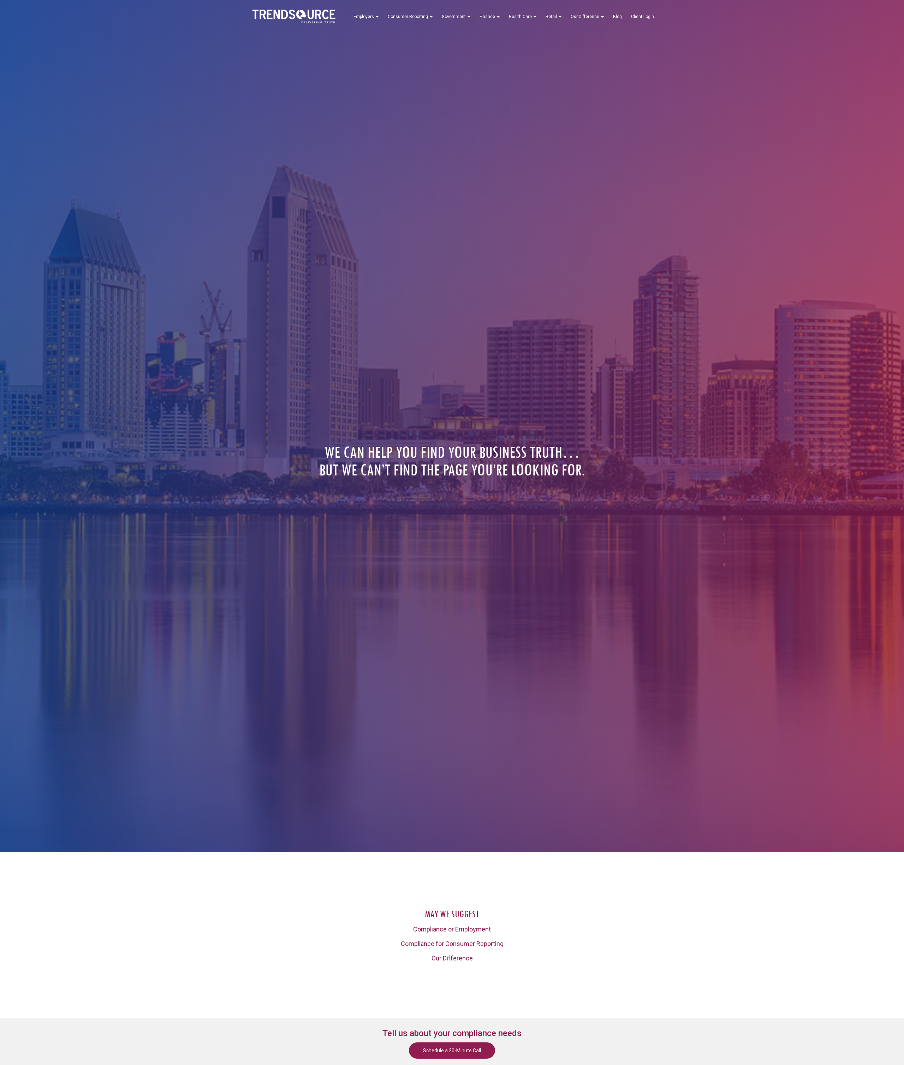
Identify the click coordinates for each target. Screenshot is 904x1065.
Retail (552, 16)
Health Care (521, 16)
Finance (488, 16)
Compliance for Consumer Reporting (452, 943)
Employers (364, 16)
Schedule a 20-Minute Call (452, 1050)
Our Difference (585, 16)
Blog (617, 16)
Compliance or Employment (452, 929)
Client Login (642, 16)
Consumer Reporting (408, 16)
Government (454, 16)
